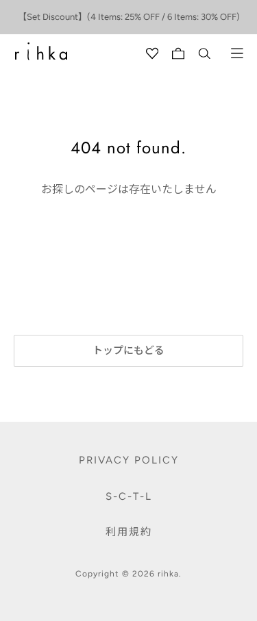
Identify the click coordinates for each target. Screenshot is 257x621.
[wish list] (152, 53)
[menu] (237, 53)
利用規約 (129, 532)
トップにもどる (128, 350)
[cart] (178, 53)
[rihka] (41, 51)
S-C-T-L (129, 496)
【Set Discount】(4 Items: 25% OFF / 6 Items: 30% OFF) (129, 17)
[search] (204, 53)
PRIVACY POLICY (129, 460)
